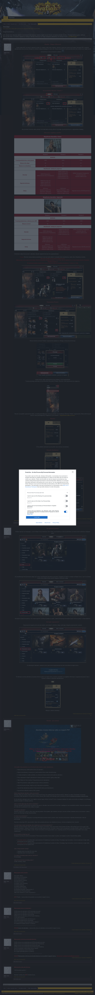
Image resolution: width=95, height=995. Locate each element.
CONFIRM (37, 517)
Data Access (47, 522)
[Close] (73, 472)
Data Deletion (39, 522)
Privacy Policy (56, 522)
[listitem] (47, 492)
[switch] (66, 496)
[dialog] (47, 497)
